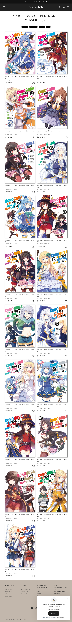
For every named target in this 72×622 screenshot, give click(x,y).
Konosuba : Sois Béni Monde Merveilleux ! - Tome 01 (19, 77)
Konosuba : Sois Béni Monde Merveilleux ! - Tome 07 (19, 241)
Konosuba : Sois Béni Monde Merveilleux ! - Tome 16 (51, 460)
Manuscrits (24, 594)
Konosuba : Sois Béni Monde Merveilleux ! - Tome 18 (51, 515)
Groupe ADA (8, 589)
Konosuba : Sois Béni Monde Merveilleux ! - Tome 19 (19, 570)
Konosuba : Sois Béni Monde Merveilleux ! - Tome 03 (19, 131)
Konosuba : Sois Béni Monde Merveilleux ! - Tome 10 (51, 295)
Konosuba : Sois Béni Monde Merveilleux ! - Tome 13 (19, 405)
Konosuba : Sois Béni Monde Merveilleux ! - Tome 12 (51, 350)
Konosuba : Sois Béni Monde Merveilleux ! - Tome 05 (19, 186)
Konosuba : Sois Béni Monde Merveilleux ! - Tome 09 (19, 295)
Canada (39, 591)
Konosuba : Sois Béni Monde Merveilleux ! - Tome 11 (19, 350)
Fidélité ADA (24, 591)
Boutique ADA (12, 619)
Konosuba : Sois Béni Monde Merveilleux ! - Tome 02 (51, 77)
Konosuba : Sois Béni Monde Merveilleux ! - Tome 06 (51, 186)
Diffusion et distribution (8, 595)
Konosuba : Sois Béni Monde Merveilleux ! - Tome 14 (51, 405)
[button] (4, 7)
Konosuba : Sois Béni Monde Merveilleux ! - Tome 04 (51, 131)
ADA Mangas (8, 591)
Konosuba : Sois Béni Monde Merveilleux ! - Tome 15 (19, 460)
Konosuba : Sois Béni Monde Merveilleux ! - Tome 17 (19, 515)
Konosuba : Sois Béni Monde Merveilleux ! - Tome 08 (51, 241)
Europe (39, 593)
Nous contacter (25, 589)
